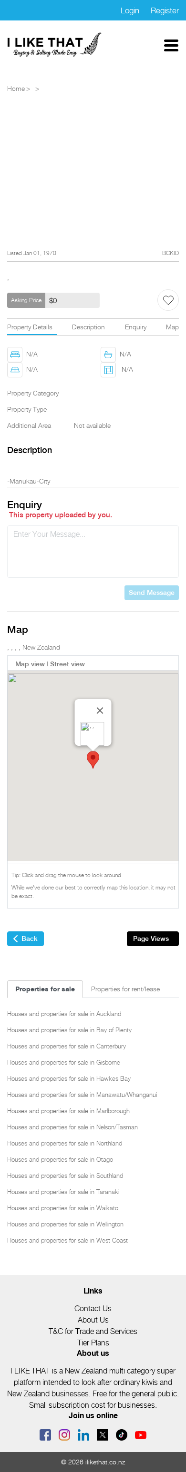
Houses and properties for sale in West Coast (67, 1240)
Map (172, 327)
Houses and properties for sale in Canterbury (66, 1046)
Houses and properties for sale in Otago (60, 1159)
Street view (67, 664)
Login (130, 10)
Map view (30, 664)
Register (165, 10)
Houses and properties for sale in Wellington (65, 1224)
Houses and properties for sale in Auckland (64, 1014)
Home (16, 88)
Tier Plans (93, 1342)
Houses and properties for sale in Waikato (62, 1208)
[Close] (100, 710)
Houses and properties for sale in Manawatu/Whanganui (82, 1094)
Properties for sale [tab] (45, 989)
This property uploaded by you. (60, 515)
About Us (93, 1319)
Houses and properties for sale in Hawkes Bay (69, 1078)
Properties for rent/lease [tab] (125, 989)
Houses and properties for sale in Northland (64, 1143)
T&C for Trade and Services (93, 1331)
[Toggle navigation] (171, 45)
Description (88, 327)
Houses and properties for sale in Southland (65, 1175)
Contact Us (93, 1308)
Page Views (151, 938)
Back (29, 938)
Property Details (29, 327)
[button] (93, 759)
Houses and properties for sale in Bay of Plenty (69, 1030)
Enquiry (135, 327)
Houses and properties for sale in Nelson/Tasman (72, 1127)
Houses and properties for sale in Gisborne (63, 1062)
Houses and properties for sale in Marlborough (68, 1111)
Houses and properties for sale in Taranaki (63, 1191)
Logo (55, 45)
